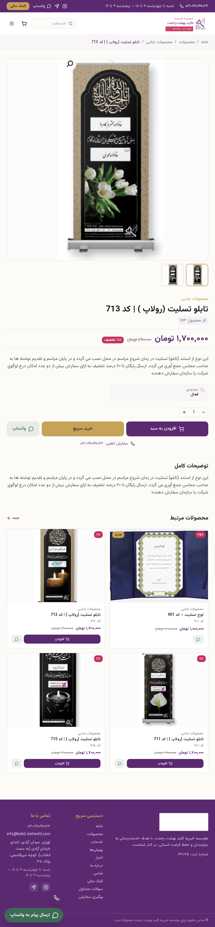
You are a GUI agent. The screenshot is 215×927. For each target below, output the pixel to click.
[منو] (12, 23)
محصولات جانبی (159, 42)
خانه (204, 42)
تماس (98, 873)
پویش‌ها (96, 850)
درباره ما (96, 866)
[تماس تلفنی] (56, 898)
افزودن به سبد (163, 428)
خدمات (97, 842)
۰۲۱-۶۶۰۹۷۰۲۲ (196, 6)
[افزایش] (184, 412)
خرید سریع (82, 428)
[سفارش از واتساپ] (198, 639)
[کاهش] (203, 412)
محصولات (187, 42)
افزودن (59, 639)
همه (15, 518)
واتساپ (39, 6)
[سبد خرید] (24, 23)
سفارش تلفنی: (104, 444)
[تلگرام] (57, 6)
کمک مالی (18, 6)
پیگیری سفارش (91, 897)
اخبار (99, 858)
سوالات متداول (91, 889)
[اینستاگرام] (64, 6)
